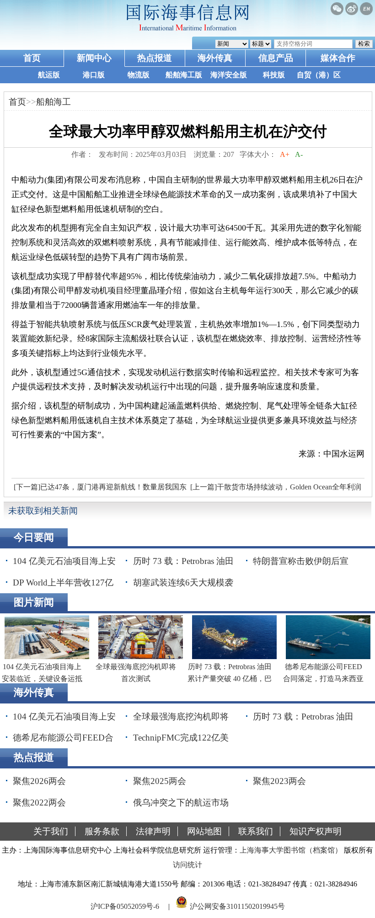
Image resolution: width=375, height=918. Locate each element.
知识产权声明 (315, 831)
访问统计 (187, 865)
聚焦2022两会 (39, 802)
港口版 (94, 75)
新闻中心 (94, 58)
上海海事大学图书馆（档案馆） (291, 850)
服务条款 (102, 831)
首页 (32, 58)
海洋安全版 (228, 75)
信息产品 (275, 58)
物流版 (139, 75)
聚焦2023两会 (279, 781)
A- (299, 154)
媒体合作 (338, 58)
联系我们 (255, 831)
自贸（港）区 (319, 75)
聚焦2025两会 (159, 781)
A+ (284, 154)
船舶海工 (53, 102)
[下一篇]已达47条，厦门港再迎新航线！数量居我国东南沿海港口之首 (99, 489)
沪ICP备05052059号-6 (125, 906)
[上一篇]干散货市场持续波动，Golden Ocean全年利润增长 (274, 489)
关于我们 (50, 831)
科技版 (274, 75)
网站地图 (204, 831)
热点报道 (154, 58)
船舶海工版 (184, 75)
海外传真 (215, 58)
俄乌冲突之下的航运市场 (181, 802)
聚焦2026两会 (39, 781)
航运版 (49, 75)
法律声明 (153, 831)
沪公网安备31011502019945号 (237, 906)
